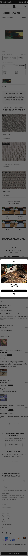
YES (14, 291)
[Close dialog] (27, 260)
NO (14, 294)
